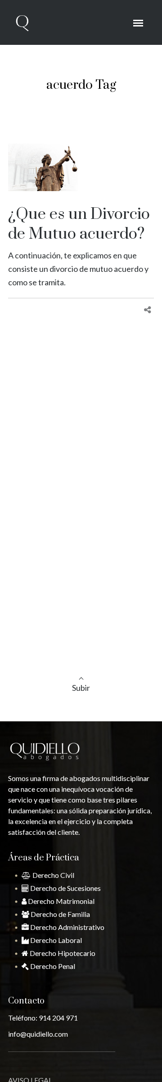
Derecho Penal (52, 966)
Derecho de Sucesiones (65, 888)
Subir (81, 688)
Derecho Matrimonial (60, 901)
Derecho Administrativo (66, 927)
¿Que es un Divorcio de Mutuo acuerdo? (79, 224)
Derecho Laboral (55, 940)
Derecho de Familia (59, 914)
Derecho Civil (52, 875)
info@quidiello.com (38, 1034)
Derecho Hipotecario (61, 953)
